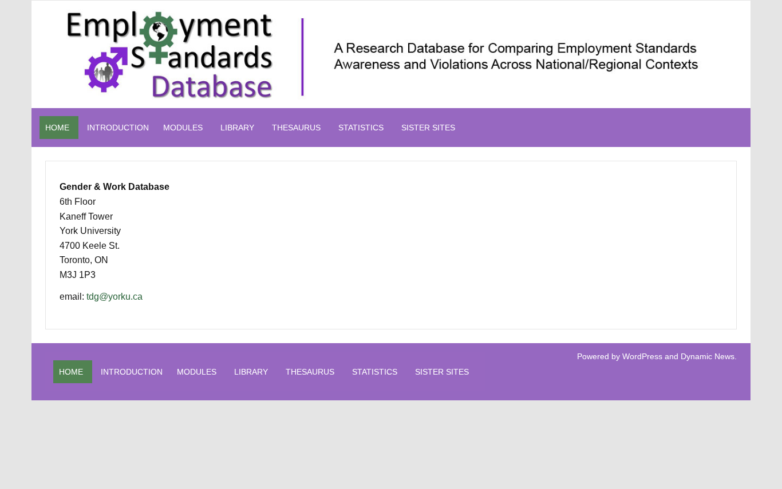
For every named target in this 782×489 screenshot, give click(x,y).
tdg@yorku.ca (114, 296)
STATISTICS (361, 127)
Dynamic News (707, 356)
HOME (57, 127)
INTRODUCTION (118, 127)
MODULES (183, 127)
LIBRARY (237, 127)
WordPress (642, 356)
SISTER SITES (428, 127)
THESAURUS (296, 127)
